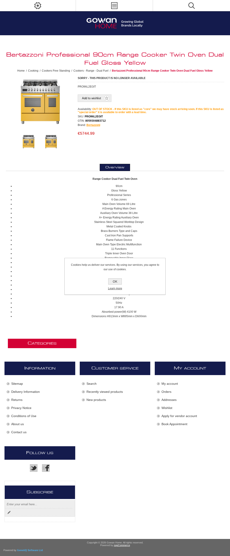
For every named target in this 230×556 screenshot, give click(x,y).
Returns (16, 400)
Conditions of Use (23, 416)
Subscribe (9, 512)
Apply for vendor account (179, 416)
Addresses (169, 400)
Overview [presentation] (114, 167)
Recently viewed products (104, 391)
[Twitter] (33, 468)
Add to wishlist (91, 98)
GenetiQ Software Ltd (30, 550)
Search (91, 383)
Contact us (19, 432)
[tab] (115, 167)
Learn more (115, 288)
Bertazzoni (93, 125)
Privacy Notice (21, 408)
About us (17, 424)
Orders (166, 391)
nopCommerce (122, 545)
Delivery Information (25, 391)
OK (115, 281)
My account (169, 383)
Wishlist (166, 408)
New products (96, 400)
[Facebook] (45, 468)
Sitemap (17, 383)
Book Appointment (174, 424)
